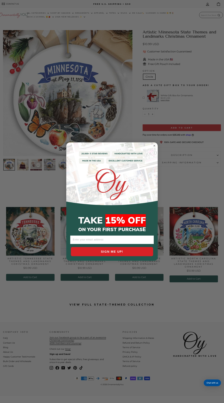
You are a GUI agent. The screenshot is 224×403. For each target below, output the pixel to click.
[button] (212, 382)
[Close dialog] (154, 146)
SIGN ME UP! (112, 251)
